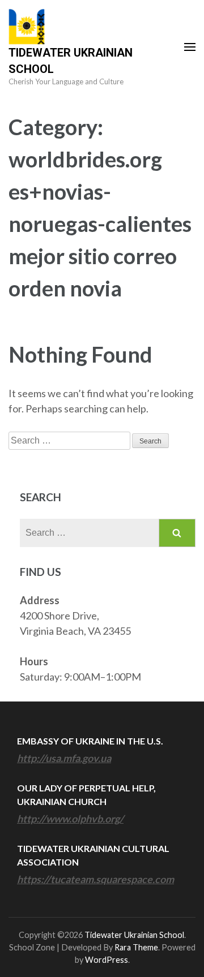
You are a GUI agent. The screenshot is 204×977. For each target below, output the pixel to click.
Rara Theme (136, 947)
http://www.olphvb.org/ (70, 818)
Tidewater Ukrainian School (134, 935)
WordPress (106, 960)
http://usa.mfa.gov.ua (64, 758)
